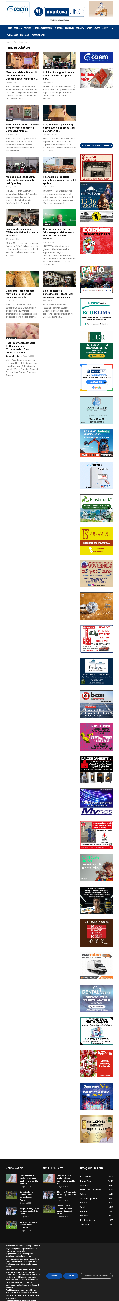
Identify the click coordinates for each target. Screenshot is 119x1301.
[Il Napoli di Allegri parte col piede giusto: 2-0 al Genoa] (11, 1211)
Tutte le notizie (38, 35)
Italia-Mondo (12, 35)
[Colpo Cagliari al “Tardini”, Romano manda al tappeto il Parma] (11, 1195)
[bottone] (96, 145)
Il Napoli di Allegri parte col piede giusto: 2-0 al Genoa (29, 1211)
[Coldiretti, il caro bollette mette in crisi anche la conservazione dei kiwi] (22, 279)
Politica (27, 28)
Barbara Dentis (12, 356)
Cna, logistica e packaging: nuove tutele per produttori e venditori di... (59, 127)
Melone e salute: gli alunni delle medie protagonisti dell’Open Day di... (20, 180)
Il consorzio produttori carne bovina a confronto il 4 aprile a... (59, 180)
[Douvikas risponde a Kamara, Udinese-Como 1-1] (11, 1225)
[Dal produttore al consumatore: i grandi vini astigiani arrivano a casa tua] (59, 279)
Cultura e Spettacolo (42, 28)
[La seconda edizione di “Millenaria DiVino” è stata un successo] (22, 217)
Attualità (80, 28)
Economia (69, 28)
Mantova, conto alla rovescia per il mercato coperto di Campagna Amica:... (22, 127)
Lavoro (97, 28)
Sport (89, 28)
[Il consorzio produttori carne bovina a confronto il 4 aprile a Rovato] (59, 165)
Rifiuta (71, 1275)
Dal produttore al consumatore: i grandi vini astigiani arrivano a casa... (58, 294)
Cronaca (18, 28)
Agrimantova (48, 172)
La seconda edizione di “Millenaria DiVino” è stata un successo (22, 232)
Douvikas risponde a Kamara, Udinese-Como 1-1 (28, 1225)
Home (9, 28)
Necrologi (24, 35)
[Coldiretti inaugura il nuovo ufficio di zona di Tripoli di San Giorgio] (59, 60)
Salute (105, 28)
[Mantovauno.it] (59, 12)
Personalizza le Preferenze (96, 1275)
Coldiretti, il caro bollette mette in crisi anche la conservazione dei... (20, 294)
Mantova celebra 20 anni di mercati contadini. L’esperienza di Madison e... (22, 75)
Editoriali (59, 28)
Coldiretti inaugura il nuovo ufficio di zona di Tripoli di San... (58, 75)
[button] (111, 28)
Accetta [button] (54, 1275)
